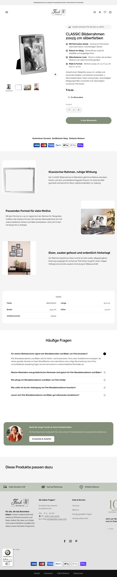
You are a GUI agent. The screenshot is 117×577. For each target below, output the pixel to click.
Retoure (75, 510)
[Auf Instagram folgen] (70, 541)
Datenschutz (78, 573)
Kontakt (37, 573)
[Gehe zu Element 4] (36, 87)
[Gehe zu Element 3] (27, 87)
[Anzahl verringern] (69, 110)
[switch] (7, 563)
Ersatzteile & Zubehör (41, 439)
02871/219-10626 (52, 516)
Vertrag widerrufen (80, 518)
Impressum (48, 573)
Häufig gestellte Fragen (82, 514)
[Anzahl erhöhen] (78, 110)
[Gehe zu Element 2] (18, 87)
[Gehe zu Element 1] (9, 87)
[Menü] (11, 550)
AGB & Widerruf (63, 573)
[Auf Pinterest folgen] (76, 541)
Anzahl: (69, 104)
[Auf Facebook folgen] (64, 541)
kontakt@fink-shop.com (57, 519)
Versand (75, 506)
